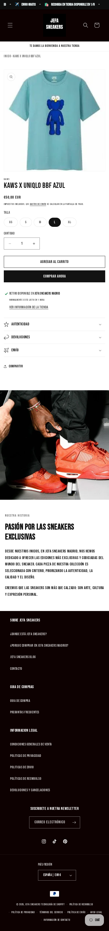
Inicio (7, 56)
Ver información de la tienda (28, 307)
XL (72, 223)
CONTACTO (16, 668)
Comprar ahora (54, 276)
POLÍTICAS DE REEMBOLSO (25, 778)
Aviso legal (96, 912)
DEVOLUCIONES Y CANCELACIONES (30, 790)
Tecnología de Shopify (53, 904)
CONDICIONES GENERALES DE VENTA (31, 744)
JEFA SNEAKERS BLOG (23, 657)
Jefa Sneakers (33, 904)
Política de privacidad (22, 912)
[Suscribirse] (74, 822)
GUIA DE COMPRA (20, 701)
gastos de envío (38, 204)
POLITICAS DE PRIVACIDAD (25, 756)
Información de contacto (57, 920)
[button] (10, 25)
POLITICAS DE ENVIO (22, 767)
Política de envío (76, 912)
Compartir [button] (16, 366)
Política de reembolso (81, 904)
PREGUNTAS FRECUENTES (24, 712)
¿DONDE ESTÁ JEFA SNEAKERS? (28, 634)
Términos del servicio (51, 912)
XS (13, 223)
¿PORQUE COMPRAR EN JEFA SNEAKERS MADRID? (39, 645)
